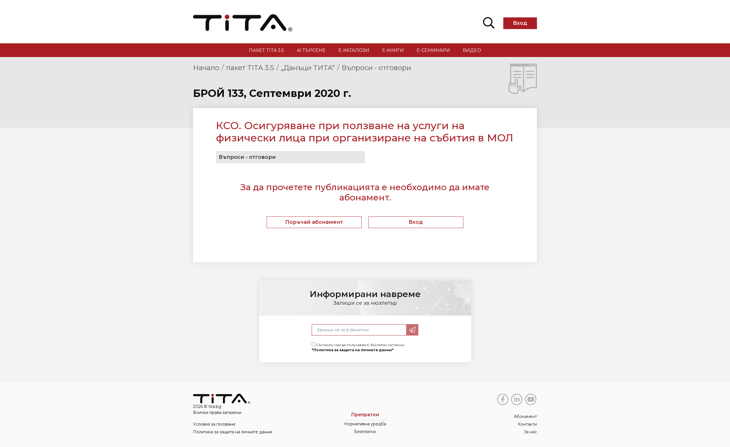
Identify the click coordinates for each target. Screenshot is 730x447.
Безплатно (365, 431)
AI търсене (311, 50)
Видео (472, 50)
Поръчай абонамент (314, 222)
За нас (530, 431)
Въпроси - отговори (376, 68)
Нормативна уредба (365, 423)
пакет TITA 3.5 (266, 50)
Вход (520, 23)
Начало (206, 68)
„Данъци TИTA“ (308, 68)
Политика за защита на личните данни (232, 431)
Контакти (527, 424)
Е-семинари (433, 50)
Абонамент (525, 416)
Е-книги (393, 50)
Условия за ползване (214, 424)
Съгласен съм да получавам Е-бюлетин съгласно (358, 347)
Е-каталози (353, 50)
